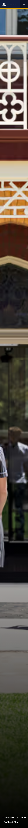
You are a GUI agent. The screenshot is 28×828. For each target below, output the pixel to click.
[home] (9, 4)
